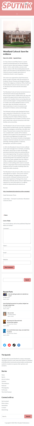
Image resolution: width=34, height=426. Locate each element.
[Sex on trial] (4, 314)
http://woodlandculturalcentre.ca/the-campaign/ (16, 191)
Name (5, 245)
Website (5, 259)
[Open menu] (17, 14)
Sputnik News (17, 58)
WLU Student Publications (22, 423)
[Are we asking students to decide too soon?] (5, 294)
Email (5, 252)
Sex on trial (11, 313)
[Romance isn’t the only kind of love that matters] (4, 322)
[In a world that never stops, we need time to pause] (4, 331)
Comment (6, 228)
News (6, 215)
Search (27, 280)
